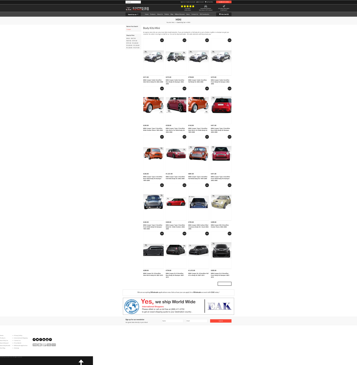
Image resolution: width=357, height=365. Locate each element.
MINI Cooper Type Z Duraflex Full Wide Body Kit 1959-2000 (197, 177)
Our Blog (2, 348)
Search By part (4, 343)
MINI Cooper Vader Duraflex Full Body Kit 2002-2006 (197, 81)
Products (2, 338)
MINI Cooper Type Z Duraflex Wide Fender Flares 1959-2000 (153, 129)
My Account (200, 2)
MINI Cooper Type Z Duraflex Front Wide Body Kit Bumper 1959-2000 (152, 227)
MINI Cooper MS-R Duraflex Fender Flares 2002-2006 (220, 226)
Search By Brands (5, 345)
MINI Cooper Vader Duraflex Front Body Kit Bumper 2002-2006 (220, 82)
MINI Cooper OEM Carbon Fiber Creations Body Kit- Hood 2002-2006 (198, 227)
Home (1, 335)
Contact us (17, 340)
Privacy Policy (18, 335)
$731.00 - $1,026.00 (132, 43)
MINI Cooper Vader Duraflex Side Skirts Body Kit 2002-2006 (153, 81)
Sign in (182, 2)
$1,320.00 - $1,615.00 (132, 48)
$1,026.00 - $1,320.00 (132, 45)
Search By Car (181, 22)
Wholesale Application (20, 345)
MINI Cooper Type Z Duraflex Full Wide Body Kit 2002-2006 (175, 177)
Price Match (17, 343)
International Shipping (21, 338)
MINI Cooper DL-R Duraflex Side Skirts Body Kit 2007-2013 (153, 274)
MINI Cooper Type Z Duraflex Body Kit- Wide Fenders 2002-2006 (175, 227)
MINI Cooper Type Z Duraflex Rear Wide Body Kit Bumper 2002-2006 (220, 130)
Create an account (190, 2)
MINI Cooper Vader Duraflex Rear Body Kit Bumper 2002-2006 (175, 82)
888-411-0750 (224, 2)
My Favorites (209, 2)
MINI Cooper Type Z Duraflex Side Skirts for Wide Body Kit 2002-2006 (175, 130)
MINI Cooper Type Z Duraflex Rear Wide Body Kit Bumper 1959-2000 (152, 178)
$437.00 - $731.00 (131, 41)
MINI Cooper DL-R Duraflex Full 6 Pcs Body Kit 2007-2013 (198, 274)
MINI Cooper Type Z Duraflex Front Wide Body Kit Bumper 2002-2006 (220, 178)
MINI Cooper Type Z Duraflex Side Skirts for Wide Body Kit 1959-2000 (197, 130)
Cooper (128, 29)
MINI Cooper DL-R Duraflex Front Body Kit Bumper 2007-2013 (220, 275)
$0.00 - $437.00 (131, 38)
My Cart (225, 14)
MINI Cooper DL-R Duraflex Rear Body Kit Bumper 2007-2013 (175, 275)
